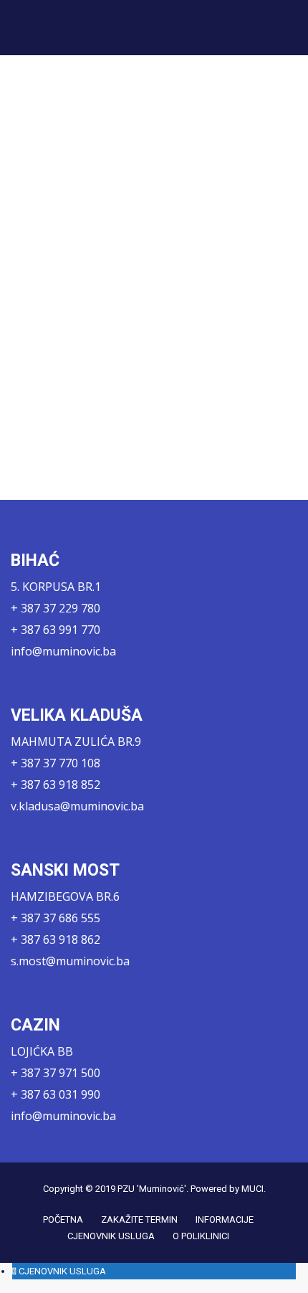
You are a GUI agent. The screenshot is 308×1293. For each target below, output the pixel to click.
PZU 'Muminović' (151, 1188)
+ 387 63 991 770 (55, 629)
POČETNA (63, 1219)
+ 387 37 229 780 (55, 608)
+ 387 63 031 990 (55, 1094)
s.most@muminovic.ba (70, 961)
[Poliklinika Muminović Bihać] (68, 27)
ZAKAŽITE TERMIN (139, 1219)
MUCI (252, 1188)
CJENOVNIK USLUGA (111, 1236)
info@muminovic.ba (63, 651)
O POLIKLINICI (201, 1236)
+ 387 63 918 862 (55, 939)
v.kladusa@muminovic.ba (77, 806)
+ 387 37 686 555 (55, 918)
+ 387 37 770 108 (55, 763)
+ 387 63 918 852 (55, 784)
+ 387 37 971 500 (55, 1073)
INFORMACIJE (225, 1219)
